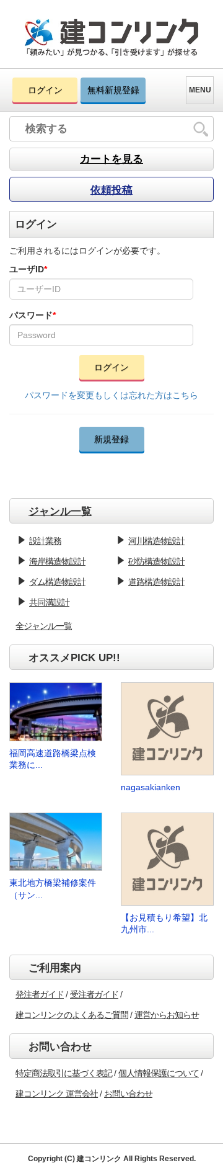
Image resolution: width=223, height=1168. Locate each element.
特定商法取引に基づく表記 (63, 1073)
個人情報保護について (158, 1073)
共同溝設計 (49, 602)
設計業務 (45, 541)
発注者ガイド (39, 994)
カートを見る (111, 159)
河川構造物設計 (156, 541)
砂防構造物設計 (156, 561)
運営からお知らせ (166, 1015)
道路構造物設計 (156, 582)
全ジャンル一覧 (43, 626)
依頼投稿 (111, 190)
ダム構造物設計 (57, 582)
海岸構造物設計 (57, 561)
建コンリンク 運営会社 (56, 1094)
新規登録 (111, 439)
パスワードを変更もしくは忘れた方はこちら (111, 395)
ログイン (45, 90)
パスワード (32, 315)
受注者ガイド (94, 994)
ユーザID (28, 269)
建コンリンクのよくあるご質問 (71, 1015)
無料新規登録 (113, 90)
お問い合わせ (128, 1094)
